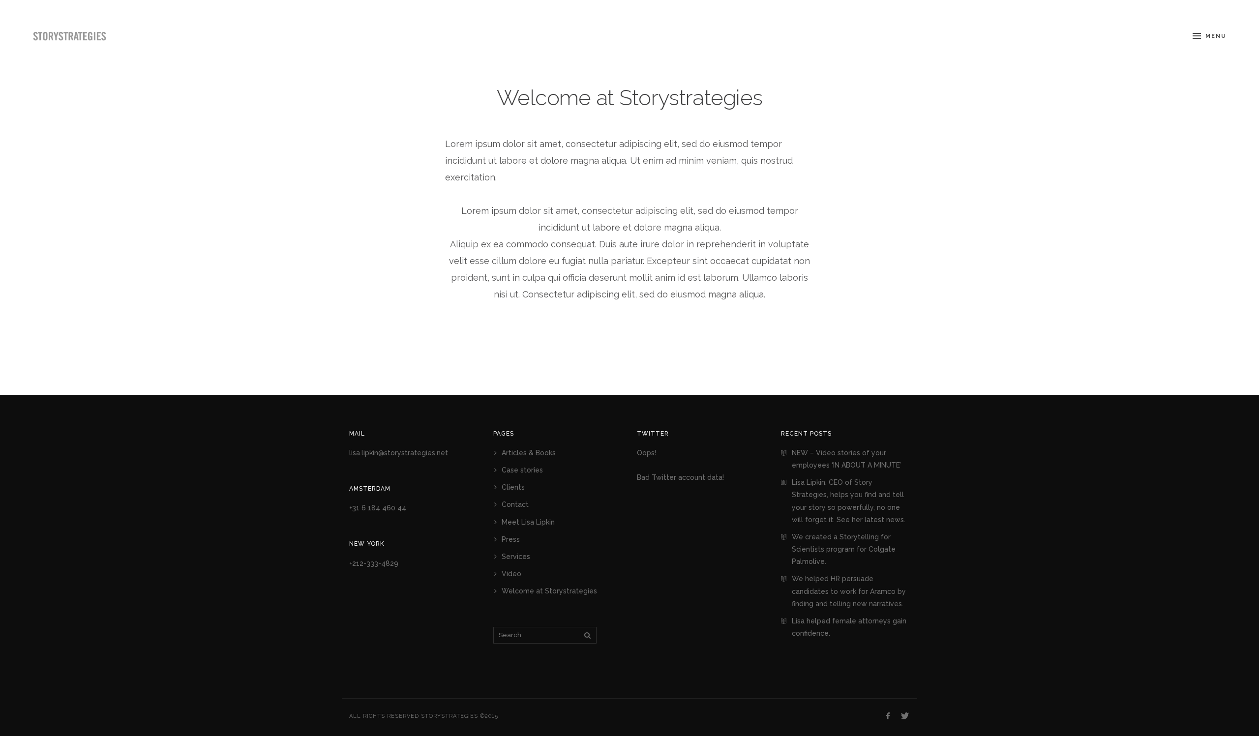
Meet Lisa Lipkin (528, 522)
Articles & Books (529, 453)
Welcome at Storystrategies (630, 97)
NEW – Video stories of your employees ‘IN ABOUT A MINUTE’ (846, 459)
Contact (515, 504)
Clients (513, 487)
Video (511, 574)
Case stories (522, 470)
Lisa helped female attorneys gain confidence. (849, 627)
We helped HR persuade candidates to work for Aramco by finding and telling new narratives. (849, 591)
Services (516, 556)
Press (511, 539)
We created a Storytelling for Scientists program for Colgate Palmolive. (844, 549)
